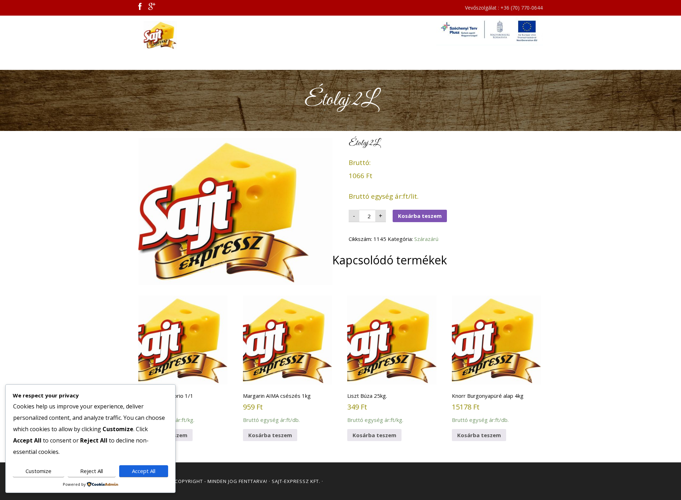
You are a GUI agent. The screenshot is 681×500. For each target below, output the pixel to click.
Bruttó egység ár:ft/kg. (166, 407)
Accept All (143, 470)
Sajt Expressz (202, 35)
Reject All (91, 470)
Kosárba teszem (420, 215)
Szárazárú (426, 238)
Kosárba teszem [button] (270, 435)
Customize (38, 470)
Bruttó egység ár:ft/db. (277, 407)
